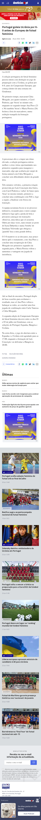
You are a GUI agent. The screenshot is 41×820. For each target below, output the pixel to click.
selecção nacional (16, 354)
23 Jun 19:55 (5, 665)
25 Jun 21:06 (5, 593)
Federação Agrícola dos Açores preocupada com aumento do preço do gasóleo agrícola (20, 405)
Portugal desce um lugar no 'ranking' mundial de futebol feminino (19, 624)
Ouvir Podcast (29, 813)
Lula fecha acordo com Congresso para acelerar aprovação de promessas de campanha (20, 395)
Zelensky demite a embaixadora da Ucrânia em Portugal (18, 549)
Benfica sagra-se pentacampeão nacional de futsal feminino (17, 513)
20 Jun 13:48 (5, 482)
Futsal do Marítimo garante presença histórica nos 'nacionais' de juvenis (19, 697)
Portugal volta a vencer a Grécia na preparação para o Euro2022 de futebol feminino (20, 587)
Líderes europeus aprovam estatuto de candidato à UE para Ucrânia (19, 660)
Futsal (4, 354)
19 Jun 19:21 (5, 518)
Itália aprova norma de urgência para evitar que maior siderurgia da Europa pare (20, 384)
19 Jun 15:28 (5, 738)
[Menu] (3, 3)
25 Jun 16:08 (5, 702)
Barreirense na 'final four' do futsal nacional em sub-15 (18, 733)
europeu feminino (8, 358)
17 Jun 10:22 (5, 629)
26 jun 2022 (19, 39)
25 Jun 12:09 (5, 554)
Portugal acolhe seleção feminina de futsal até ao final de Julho (18, 477)
